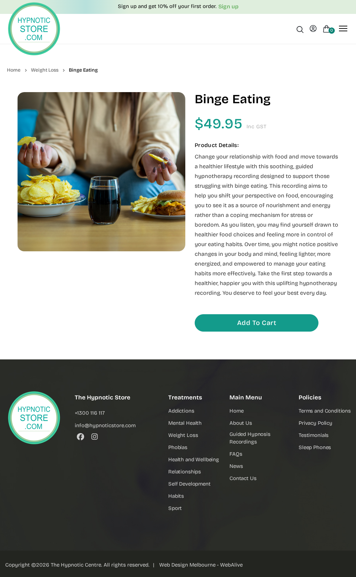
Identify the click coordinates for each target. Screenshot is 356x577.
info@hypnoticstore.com (105, 425)
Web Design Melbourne (187, 565)
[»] (18, 69)
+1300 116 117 (90, 413)
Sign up (228, 6)
